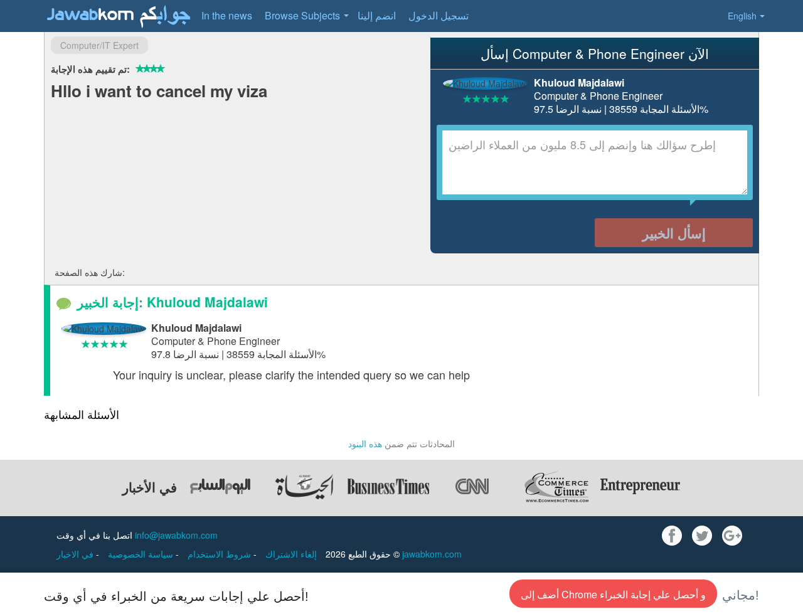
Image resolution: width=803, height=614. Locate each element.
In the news (226, 15)
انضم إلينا (377, 15)
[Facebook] (672, 536)
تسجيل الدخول (438, 15)
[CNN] (472, 486)
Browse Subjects (302, 15)
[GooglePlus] (732, 536)
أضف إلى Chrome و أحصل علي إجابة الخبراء (613, 594)
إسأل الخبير (674, 232)
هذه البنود (365, 443)
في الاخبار (76, 554)
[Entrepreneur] (640, 486)
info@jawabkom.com (176, 535)
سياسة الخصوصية (142, 554)
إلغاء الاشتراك (291, 554)
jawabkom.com (432, 554)
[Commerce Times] (556, 486)
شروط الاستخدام (220, 554)
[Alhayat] (304, 486)
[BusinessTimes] (388, 486)
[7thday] (220, 486)
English (742, 15)
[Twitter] (702, 536)
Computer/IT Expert (99, 45)
